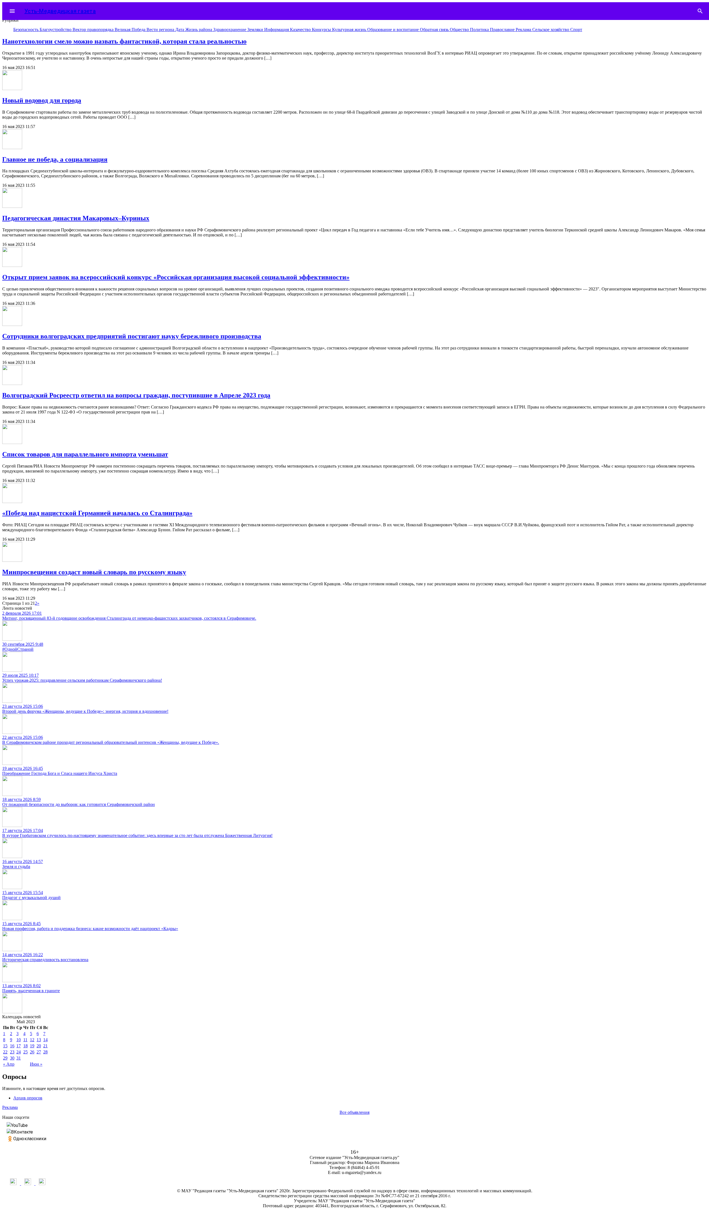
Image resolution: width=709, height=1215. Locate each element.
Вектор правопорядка (94, 29)
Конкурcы (322, 29)
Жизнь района (199, 29)
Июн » (36, 1064)
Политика (480, 29)
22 (5, 1052)
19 (32, 1045)
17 (18, 1045)
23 (12, 1052)
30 (12, 1058)
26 (32, 1052)
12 (32, 1039)
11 (25, 1039)
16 (12, 1045)
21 (45, 1045)
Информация (277, 29)
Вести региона (161, 29)
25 (25, 1052)
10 (18, 1039)
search (700, 11)
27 (39, 1052)
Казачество (301, 29)
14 (45, 1039)
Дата (180, 29)
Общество (460, 29)
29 (5, 1058)
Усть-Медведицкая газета (60, 11)
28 (45, 1052)
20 (39, 1045)
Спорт (576, 29)
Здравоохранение (230, 29)
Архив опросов (27, 1098)
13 (39, 1039)
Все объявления (354, 1112)
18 (25, 1045)
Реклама (524, 29)
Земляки (255, 29)
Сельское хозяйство (551, 29)
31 (18, 1058)
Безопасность (26, 29)
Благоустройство (56, 29)
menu (12, 11)
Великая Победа (131, 29)
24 (18, 1052)
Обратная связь (435, 29)
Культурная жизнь (349, 29)
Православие (503, 29)
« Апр (8, 1064)
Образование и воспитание (393, 29)
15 (5, 1045)
